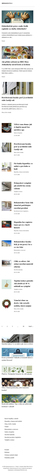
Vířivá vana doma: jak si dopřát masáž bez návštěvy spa (23, 127)
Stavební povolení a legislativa (21, 211)
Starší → (31, 326)
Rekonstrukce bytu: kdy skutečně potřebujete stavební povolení (23, 205)
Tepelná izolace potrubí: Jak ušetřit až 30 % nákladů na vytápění (23, 283)
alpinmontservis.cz (7, 3)
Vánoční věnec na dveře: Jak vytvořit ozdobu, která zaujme (22, 303)
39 (23, 326)
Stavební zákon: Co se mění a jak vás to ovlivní (17, 344)
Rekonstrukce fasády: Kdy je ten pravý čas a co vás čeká (23, 244)
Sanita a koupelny (18, 132)
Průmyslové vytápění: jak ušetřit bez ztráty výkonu (22, 186)
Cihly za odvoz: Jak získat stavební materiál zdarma (23, 264)
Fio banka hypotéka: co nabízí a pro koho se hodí (23, 166)
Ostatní (3, 41)
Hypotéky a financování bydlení (21, 172)
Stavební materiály (18, 269)
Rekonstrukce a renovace (19, 250)
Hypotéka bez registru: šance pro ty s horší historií (23, 225)
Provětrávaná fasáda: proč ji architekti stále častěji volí (23, 146)
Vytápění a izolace (18, 191)
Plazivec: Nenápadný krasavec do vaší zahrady (17, 374)
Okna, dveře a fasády (6, 112)
